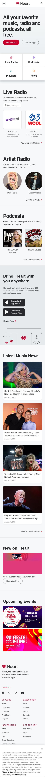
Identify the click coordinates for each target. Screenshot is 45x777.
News (25, 703)
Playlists (5, 718)
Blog (3, 736)
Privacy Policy (20, 774)
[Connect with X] (9, 693)
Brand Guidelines (8, 740)
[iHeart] (22, 3)
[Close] (42, 748)
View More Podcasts (32, 259)
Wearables (27, 736)
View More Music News (30, 531)
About (4, 728)
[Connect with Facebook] (3, 693)
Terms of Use (7, 772)
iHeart (4, 703)
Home (25, 732)
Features (26, 707)
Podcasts (5, 711)
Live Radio (6, 707)
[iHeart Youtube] (22, 693)
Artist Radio (6, 715)
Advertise (5, 732)
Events (25, 711)
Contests (26, 715)
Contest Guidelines (9, 744)
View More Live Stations (30, 143)
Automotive (27, 728)
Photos (25, 718)
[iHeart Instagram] (16, 693)
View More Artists (33, 200)
